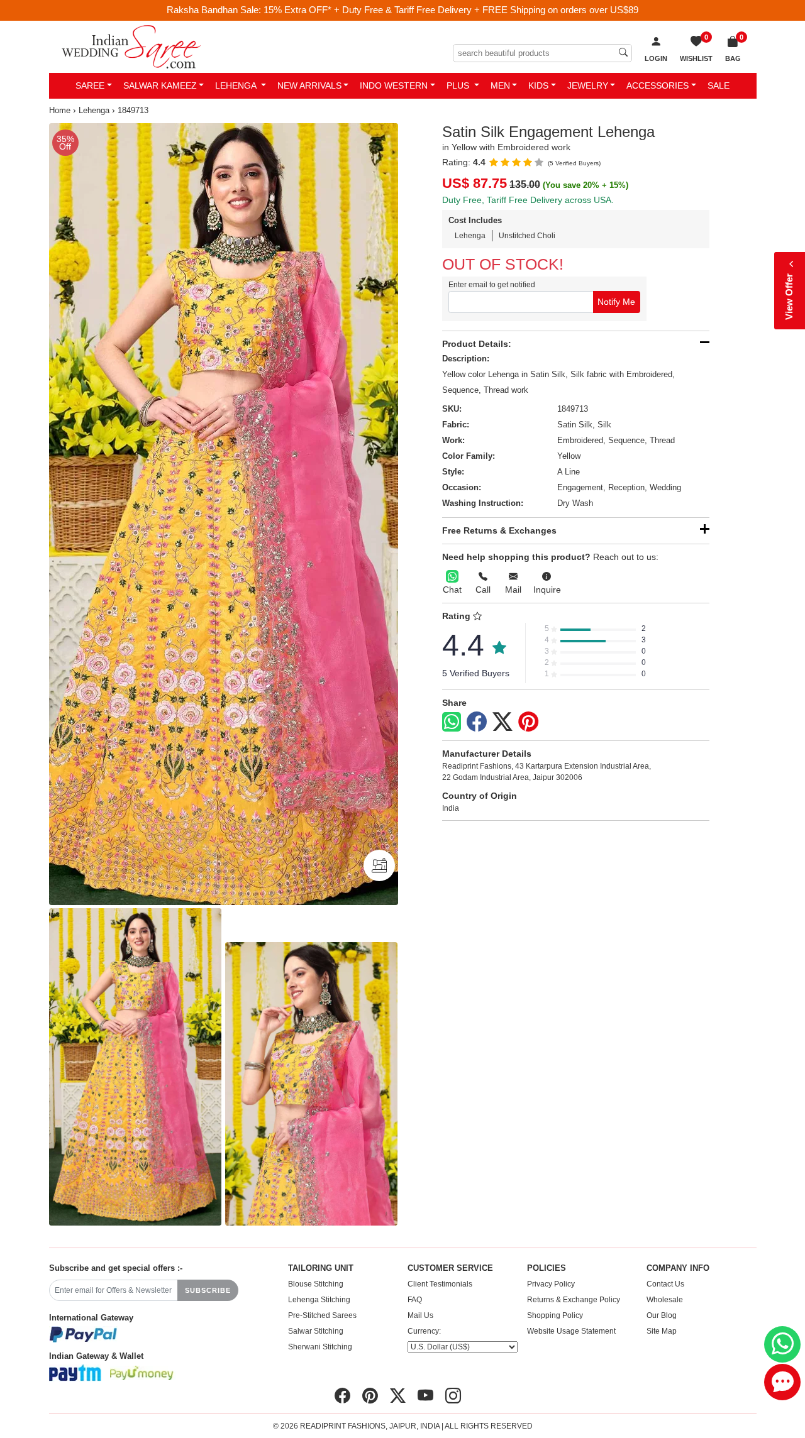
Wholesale (665, 1299)
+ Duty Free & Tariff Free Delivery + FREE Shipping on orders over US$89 (486, 9)
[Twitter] (502, 722)
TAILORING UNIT (320, 1268)
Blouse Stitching (315, 1284)
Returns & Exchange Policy (573, 1299)
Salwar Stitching (315, 1331)
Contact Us (665, 1284)
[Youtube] (425, 1396)
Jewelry (587, 85)
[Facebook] (477, 722)
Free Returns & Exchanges (499, 530)
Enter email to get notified (491, 284)
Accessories (657, 85)
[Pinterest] (528, 722)
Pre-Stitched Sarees (322, 1315)
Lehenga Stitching (319, 1299)
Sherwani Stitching (320, 1346)
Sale (719, 85)
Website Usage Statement (571, 1331)
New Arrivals (309, 85)
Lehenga (236, 85)
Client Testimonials (440, 1284)
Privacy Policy (551, 1284)
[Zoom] (223, 514)
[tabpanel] (223, 514)
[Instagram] (453, 1396)
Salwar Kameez (160, 85)
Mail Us (420, 1315)
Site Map (662, 1331)
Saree (89, 85)
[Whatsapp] (451, 722)
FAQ (415, 1299)
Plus (459, 85)
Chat (452, 590)
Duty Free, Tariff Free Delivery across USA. (528, 200)
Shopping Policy (555, 1315)
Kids (538, 85)
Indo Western (394, 85)
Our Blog (662, 1315)
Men (500, 85)
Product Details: (476, 344)
